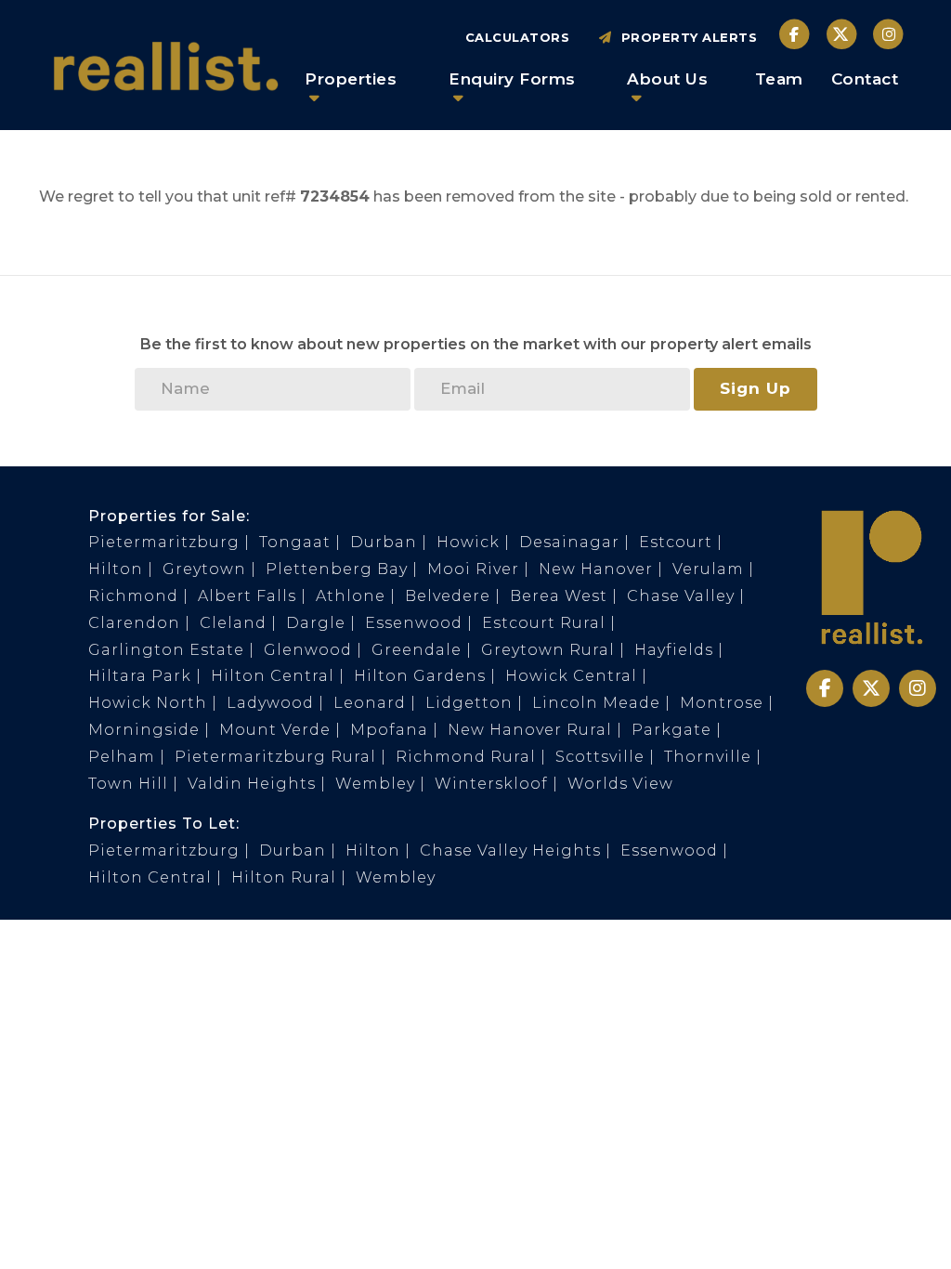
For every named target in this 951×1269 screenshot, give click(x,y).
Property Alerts (685, 37)
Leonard (369, 703)
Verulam (708, 569)
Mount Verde (275, 730)
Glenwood (308, 650)
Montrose (721, 703)
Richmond (133, 596)
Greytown (204, 569)
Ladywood (270, 703)
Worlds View (620, 783)
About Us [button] (667, 79)
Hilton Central (272, 676)
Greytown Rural (548, 650)
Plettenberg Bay (337, 569)
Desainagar (569, 542)
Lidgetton (469, 703)
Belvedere (447, 596)
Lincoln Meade (596, 703)
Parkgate (671, 730)
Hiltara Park (139, 676)
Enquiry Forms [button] (512, 79)
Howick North (147, 703)
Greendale (416, 650)
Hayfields (673, 650)
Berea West (558, 596)
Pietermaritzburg (164, 542)
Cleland (233, 623)
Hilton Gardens (420, 676)
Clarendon (134, 623)
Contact (865, 79)
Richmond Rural (466, 756)
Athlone (350, 596)
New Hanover (596, 569)
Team (779, 79)
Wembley (375, 783)
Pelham (121, 756)
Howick (468, 542)
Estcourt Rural (544, 623)
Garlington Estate (166, 650)
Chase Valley (681, 596)
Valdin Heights (252, 783)
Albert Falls (247, 596)
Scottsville (600, 756)
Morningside (144, 730)
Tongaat (295, 542)
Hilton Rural (283, 877)
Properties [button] (351, 79)
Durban (383, 542)
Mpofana (389, 730)
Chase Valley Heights (510, 850)
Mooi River (473, 569)
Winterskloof (491, 783)
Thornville (707, 756)
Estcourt (675, 542)
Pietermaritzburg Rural (275, 756)
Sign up (755, 388)
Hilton (115, 569)
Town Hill (128, 783)
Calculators (517, 37)
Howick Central (571, 676)
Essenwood (413, 623)
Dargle (315, 623)
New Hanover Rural (530, 730)
